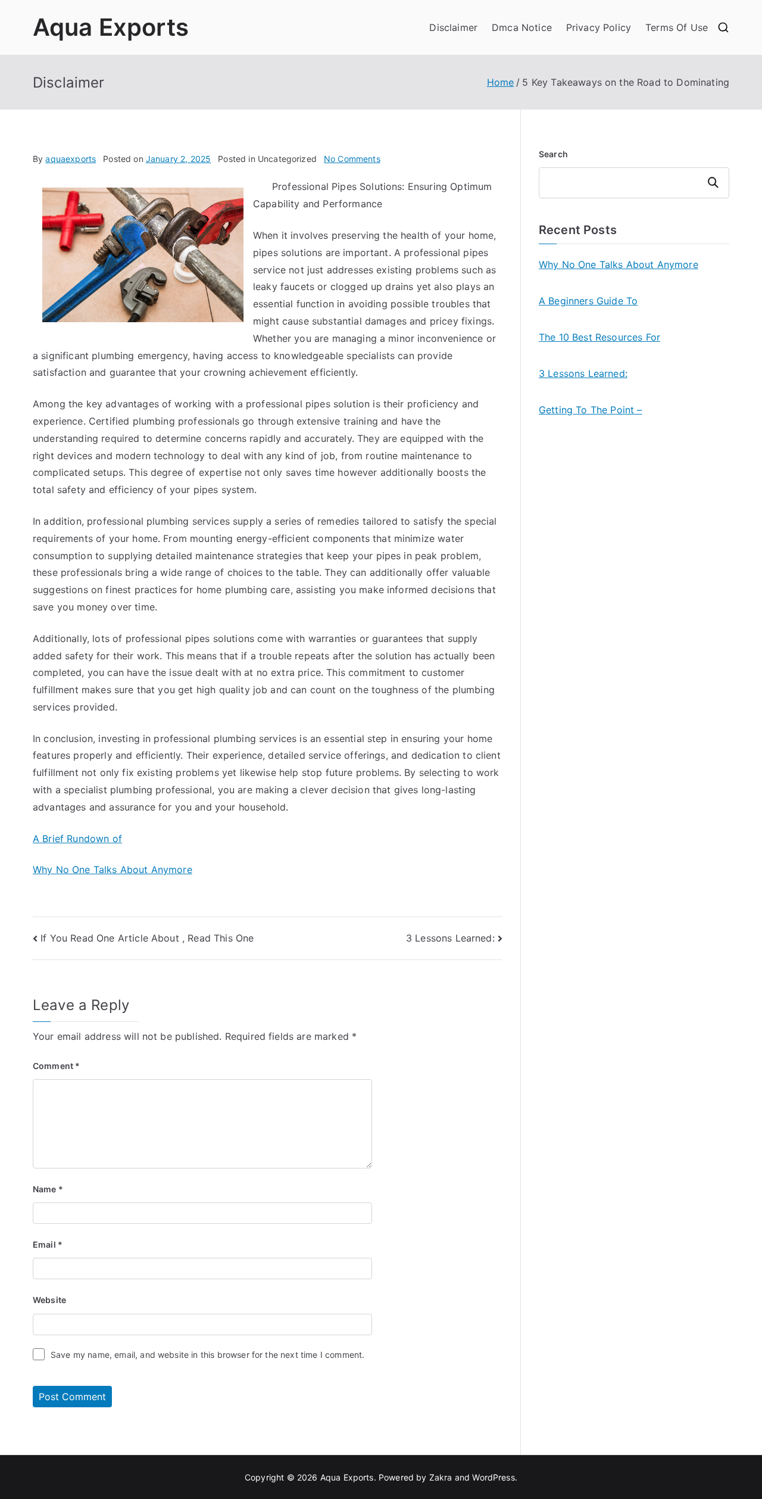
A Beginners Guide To (588, 301)
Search (553, 154)
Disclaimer (453, 27)
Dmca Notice (522, 27)
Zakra (440, 1477)
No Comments (352, 159)
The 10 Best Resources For (599, 337)
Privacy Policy (598, 27)
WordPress (493, 1477)
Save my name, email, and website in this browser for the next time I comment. (207, 1355)
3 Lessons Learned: (450, 938)
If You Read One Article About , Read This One (147, 938)
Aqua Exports (111, 27)
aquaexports (70, 159)
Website (49, 1300)
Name (48, 1189)
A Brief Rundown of (77, 838)
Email (48, 1244)
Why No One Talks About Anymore (112, 869)
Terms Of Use (676, 27)
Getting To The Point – (590, 410)
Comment (56, 1066)
